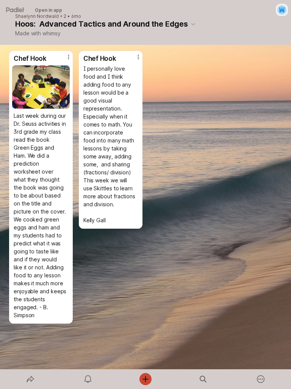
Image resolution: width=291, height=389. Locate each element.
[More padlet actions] (260, 379)
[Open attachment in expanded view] (41, 87)
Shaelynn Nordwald (37, 16)
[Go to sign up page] (282, 10)
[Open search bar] (203, 379)
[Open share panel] (30, 379)
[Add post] (145, 379)
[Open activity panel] (87, 379)
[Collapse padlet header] (193, 24)
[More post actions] (64, 60)
